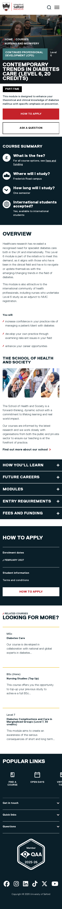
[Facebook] (7, 884)
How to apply (40, 113)
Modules (13, 489)
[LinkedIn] (25, 884)
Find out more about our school (25, 449)
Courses (22, 39)
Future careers (21, 477)
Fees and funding (23, 513)
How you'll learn (23, 465)
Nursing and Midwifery (22, 43)
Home (9, 39)
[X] (44, 884)
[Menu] (56, 7)
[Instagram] (16, 884)
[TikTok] (35, 884)
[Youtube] (55, 884)
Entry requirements (27, 501)
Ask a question (31, 128)
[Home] (13, 10)
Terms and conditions (16, 580)
